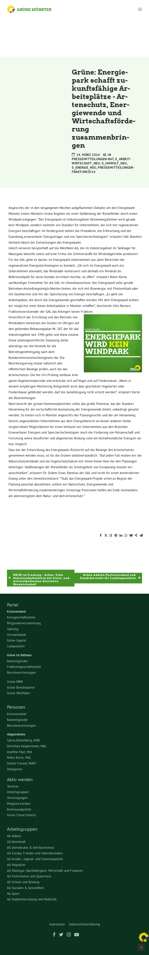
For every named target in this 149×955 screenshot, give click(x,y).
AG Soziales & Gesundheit (25, 888)
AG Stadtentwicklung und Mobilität (32, 899)
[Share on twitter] (105, 535)
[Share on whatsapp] (126, 535)
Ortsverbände (16, 635)
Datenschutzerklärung (84, 924)
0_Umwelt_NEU (114, 163)
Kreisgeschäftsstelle (21, 617)
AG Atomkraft (16, 842)
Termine (12, 786)
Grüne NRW (15, 681)
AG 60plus (14, 836)
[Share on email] (141, 535)
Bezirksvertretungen (21, 672)
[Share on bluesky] (131, 535)
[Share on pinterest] (115, 535)
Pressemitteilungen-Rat (92, 159)
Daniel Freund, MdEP (21, 763)
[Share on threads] (110, 535)
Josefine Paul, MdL (20, 752)
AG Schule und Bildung (23, 882)
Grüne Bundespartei (21, 687)
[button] (140, 9)
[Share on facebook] (100, 535)
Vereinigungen (17, 798)
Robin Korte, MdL (19, 757)
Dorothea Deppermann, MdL (27, 746)
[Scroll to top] (141, 946)
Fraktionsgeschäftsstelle (24, 667)
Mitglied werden (18, 803)
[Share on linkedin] (121, 535)
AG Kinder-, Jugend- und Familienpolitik (35, 859)
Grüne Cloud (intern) (21, 815)
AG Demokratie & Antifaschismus (30, 847)
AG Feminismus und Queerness (29, 876)
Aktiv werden (20, 779)
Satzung (12, 629)
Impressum (57, 924)
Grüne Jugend (16, 640)
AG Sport (13, 893)
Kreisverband (16, 611)
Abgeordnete (16, 734)
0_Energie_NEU (84, 167)
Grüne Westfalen (18, 693)
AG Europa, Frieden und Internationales (34, 853)
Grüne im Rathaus (19, 655)
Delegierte (14, 769)
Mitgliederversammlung (24, 623)
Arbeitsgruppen (18, 792)
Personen (16, 707)
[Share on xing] (136, 535)
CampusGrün (16, 646)
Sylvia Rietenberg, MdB (23, 740)
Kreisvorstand (16, 714)
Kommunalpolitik (19, 809)
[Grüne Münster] (33, 9)
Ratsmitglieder (17, 661)
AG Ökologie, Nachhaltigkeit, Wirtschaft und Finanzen (45, 870)
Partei (12, 605)
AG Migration (16, 865)
